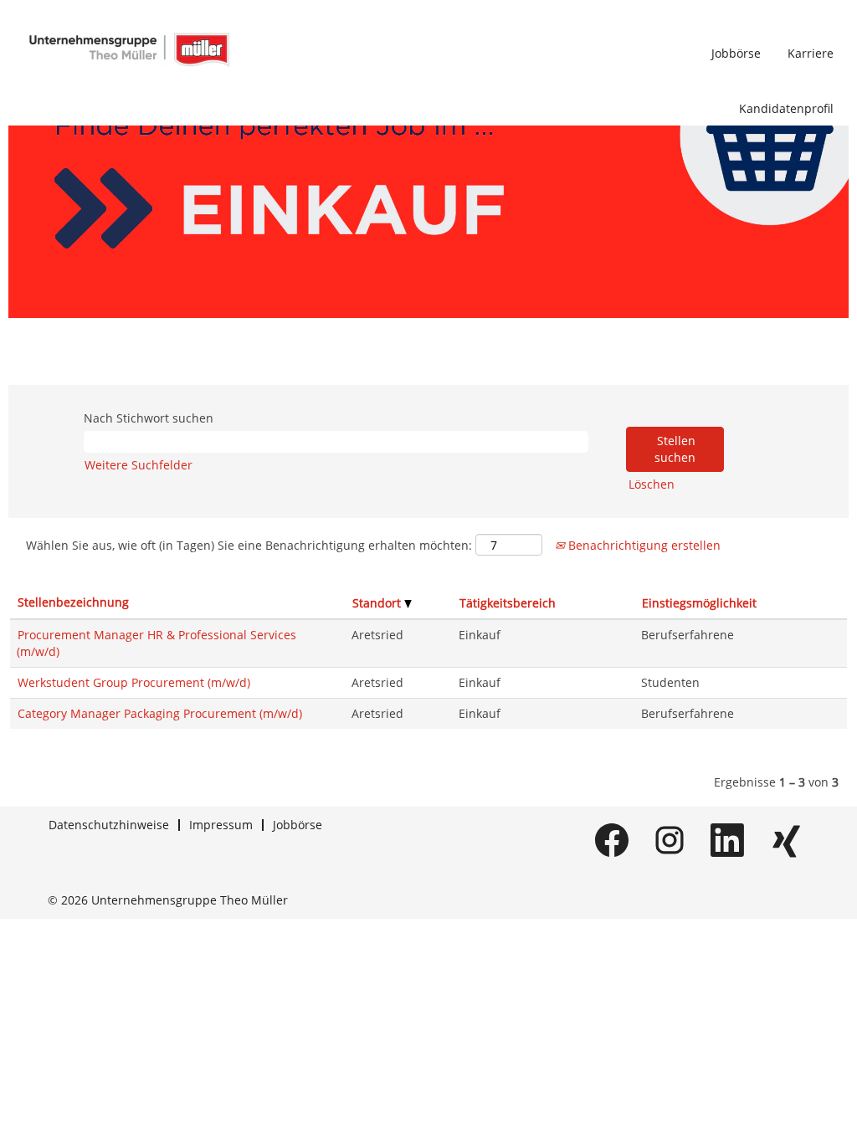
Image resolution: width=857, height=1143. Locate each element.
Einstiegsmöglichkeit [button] (699, 603)
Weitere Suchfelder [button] (138, 465)
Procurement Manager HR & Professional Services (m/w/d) (156, 643)
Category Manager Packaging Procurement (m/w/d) (160, 713)
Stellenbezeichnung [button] (73, 602)
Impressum (221, 825)
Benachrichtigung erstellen (643, 545)
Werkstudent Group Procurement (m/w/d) (134, 682)
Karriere (811, 53)
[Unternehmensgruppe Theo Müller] (128, 49)
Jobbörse (736, 53)
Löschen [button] (652, 484)
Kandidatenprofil (786, 108)
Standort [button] (378, 603)
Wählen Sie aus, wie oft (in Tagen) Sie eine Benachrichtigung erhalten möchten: (249, 545)
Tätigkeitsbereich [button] (507, 603)
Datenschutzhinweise (109, 825)
